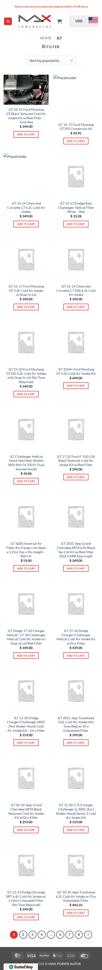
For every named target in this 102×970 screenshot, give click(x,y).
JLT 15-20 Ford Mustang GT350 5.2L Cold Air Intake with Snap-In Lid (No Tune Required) (26, 375)
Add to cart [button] (26, 134)
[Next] (88, 935)
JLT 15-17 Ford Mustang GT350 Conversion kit (76, 127)
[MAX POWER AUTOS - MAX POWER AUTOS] (34, 21)
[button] (8, 21)
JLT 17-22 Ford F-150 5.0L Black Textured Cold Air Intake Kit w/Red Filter (76, 461)
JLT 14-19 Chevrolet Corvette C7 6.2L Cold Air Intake (26, 207)
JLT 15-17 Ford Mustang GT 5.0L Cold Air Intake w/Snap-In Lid (26, 290)
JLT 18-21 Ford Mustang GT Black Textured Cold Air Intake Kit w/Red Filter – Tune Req (26, 116)
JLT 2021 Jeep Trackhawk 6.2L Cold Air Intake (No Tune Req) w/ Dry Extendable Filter (75, 724)
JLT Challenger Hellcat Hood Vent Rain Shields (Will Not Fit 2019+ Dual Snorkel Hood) (26, 463)
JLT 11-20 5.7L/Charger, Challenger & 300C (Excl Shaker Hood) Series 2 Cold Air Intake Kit (76, 811)
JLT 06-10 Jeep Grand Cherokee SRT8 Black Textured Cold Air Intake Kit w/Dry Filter (26, 811)
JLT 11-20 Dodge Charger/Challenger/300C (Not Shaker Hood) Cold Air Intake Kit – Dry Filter (26, 724)
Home (45, 38)
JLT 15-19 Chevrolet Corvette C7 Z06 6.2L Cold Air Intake (76, 290)
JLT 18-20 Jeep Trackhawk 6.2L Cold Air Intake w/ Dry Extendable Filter (76, 896)
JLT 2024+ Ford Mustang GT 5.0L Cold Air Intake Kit (76, 371)
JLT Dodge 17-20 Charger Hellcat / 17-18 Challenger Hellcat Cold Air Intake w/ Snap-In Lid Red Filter (26, 637)
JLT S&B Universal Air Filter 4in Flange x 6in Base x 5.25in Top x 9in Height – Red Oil (26, 550)
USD (79, 21)
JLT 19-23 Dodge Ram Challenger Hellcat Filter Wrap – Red (76, 207)
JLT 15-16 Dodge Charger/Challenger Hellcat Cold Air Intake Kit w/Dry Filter (75, 637)
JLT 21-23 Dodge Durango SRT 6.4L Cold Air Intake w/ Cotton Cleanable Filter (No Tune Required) (26, 898)
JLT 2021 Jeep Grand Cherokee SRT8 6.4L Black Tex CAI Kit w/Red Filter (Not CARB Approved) (76, 550)
